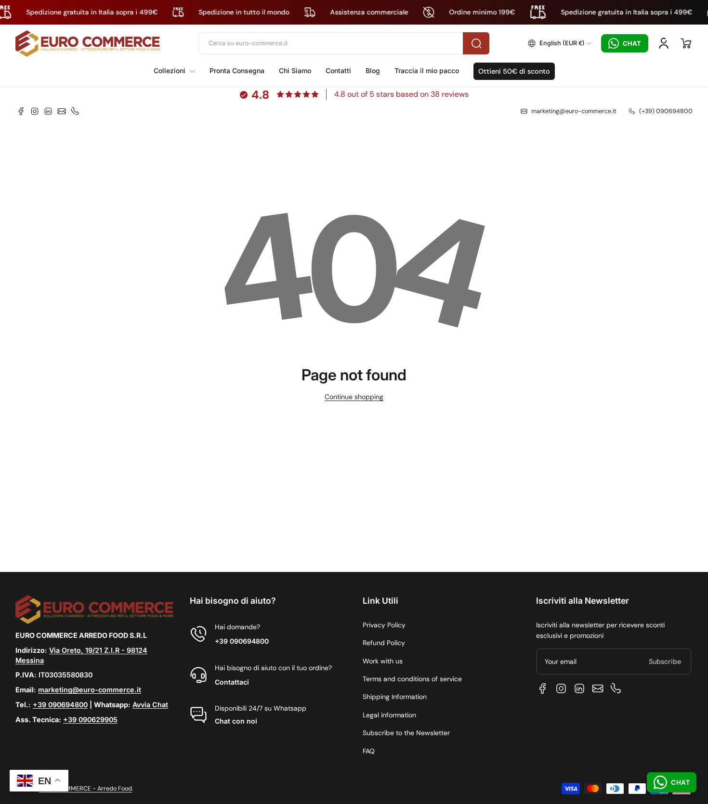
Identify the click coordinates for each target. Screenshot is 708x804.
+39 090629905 (90, 719)
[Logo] (87, 43)
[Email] (61, 111)
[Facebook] (21, 111)
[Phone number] (75, 111)
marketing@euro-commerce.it (89, 690)
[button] (559, 43)
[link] (178, 70)
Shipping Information (395, 696)
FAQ (369, 751)
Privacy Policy (384, 625)
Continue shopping (354, 396)
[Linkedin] (48, 111)
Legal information (389, 715)
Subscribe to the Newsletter (406, 732)
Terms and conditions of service (412, 678)
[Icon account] (663, 43)
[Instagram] (34, 111)
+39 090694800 (60, 704)
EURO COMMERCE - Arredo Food (85, 788)
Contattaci (232, 682)
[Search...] (476, 43)
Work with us (383, 661)
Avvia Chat (150, 704)
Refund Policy (384, 642)
